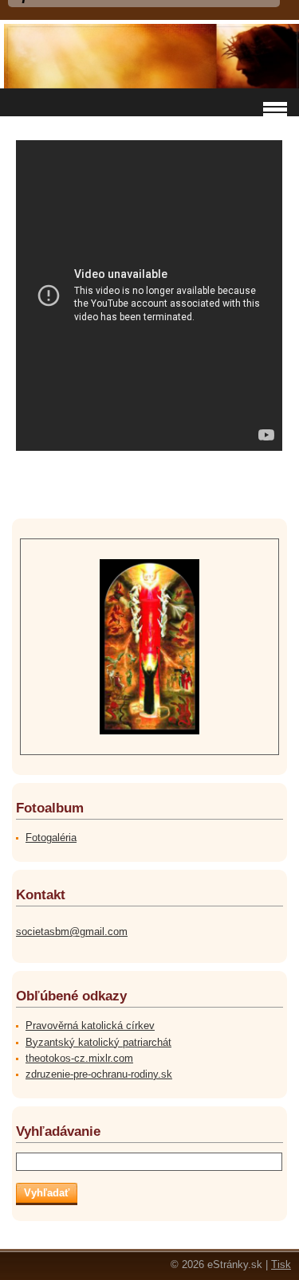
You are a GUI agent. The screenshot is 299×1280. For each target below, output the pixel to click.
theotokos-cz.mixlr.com (79, 1058)
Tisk (281, 1264)
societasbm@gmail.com (72, 931)
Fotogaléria (51, 838)
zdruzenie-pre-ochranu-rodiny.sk (99, 1074)
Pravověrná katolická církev (90, 1025)
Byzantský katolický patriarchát (98, 1042)
